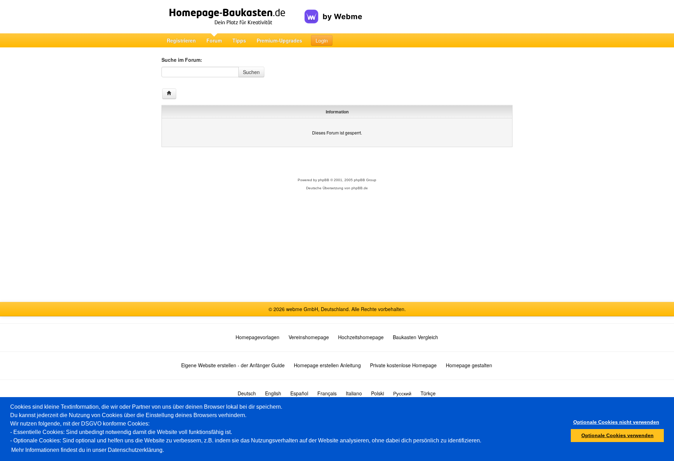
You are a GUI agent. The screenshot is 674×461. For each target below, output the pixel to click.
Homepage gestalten (469, 365)
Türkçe (428, 393)
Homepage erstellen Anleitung (327, 365)
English (273, 393)
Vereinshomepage (309, 337)
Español (299, 393)
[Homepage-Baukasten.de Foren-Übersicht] (169, 93)
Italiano (354, 393)
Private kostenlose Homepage (403, 365)
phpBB (323, 180)
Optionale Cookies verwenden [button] (617, 435)
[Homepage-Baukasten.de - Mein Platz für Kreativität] (232, 16)
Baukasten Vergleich (415, 337)
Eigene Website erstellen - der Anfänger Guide (233, 365)
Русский (402, 393)
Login (322, 40)
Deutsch (247, 393)
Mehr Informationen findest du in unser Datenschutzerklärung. (87, 450)
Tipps (239, 40)
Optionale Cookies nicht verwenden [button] (616, 422)
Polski (377, 393)
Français (327, 393)
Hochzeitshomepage (361, 337)
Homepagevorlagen (257, 337)
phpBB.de (359, 188)
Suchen (251, 71)
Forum (214, 40)
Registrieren (181, 40)
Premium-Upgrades (279, 40)
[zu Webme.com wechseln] (333, 10)
